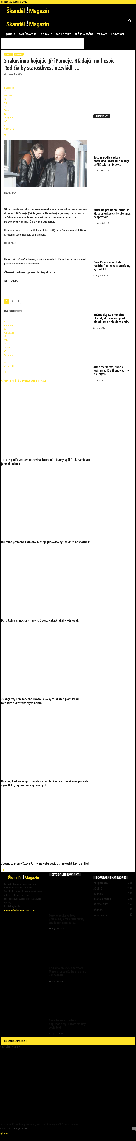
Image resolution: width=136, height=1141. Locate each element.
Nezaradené (100, 915)
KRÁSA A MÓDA (84, 34)
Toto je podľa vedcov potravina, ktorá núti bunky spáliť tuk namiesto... (111, 161)
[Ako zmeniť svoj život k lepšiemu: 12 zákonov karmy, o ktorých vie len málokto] (113, 346)
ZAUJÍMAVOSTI (28, 34)
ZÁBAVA (102, 34)
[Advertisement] (42, 43)
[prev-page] (2, 870)
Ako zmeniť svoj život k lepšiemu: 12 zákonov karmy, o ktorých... (112, 370)
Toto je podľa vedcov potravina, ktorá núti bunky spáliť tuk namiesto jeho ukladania (45, 462)
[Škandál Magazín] (68, 23)
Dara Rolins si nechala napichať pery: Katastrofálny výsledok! (40, 620)
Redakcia (5, 1128)
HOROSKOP (118, 34)
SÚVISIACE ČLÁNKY (12, 381)
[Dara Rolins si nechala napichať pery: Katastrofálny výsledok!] (45, 580)
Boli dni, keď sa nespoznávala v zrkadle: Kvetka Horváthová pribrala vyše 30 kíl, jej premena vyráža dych (44, 783)
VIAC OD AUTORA (35, 381)
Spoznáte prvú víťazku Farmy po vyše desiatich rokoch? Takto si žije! (45, 863)
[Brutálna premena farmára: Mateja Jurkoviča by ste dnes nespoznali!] (45, 502)
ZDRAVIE (46, 34)
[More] (45, 135)
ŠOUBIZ (10, 34)
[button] (130, 21)
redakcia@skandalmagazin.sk (19, 910)
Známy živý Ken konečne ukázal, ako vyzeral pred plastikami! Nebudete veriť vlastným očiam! (40, 701)
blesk (18, 311)
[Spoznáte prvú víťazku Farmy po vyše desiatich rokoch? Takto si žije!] (45, 823)
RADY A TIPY (63, 34)
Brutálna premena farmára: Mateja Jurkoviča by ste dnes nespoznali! (45, 542)
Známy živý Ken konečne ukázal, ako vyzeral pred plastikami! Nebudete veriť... (112, 318)
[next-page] (3, 870)
